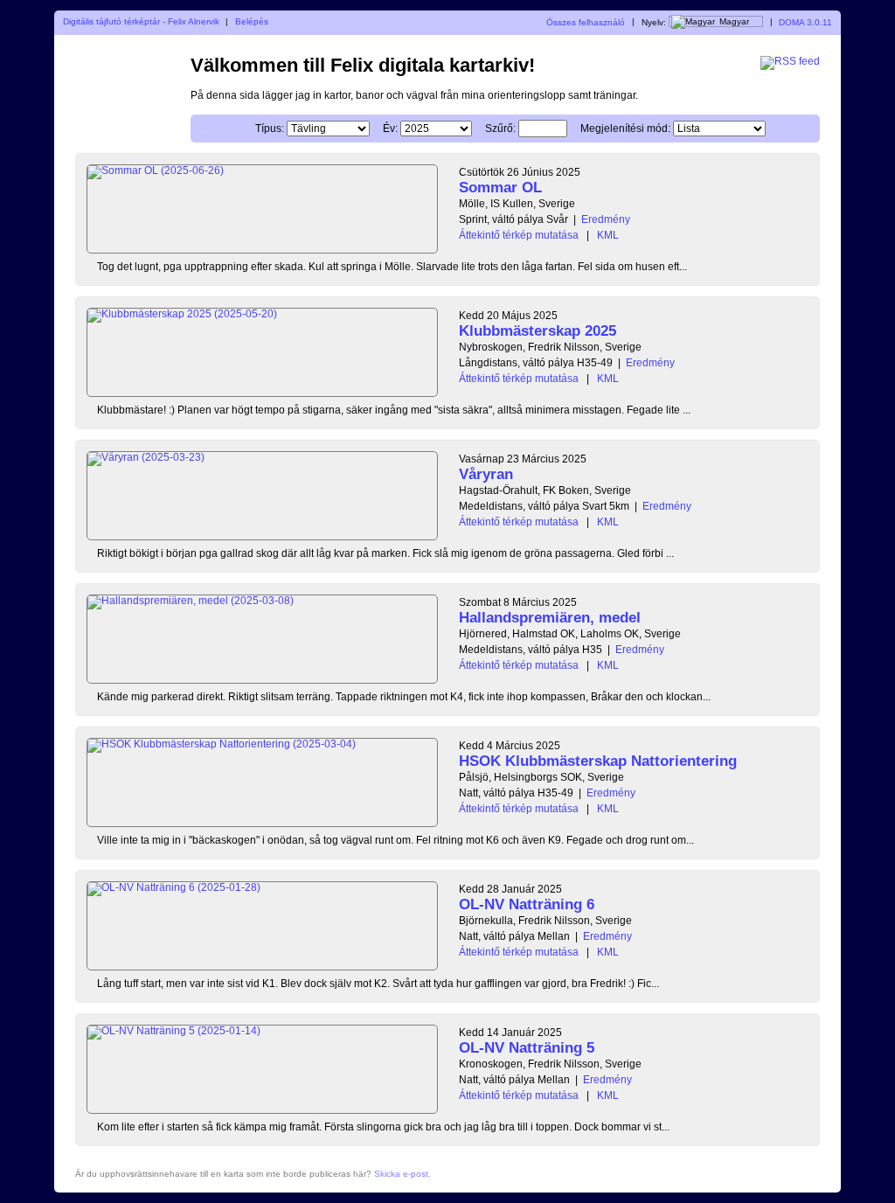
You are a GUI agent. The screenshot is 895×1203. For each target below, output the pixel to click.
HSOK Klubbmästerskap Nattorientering (598, 761)
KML (608, 235)
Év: (390, 128)
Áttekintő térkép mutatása (519, 235)
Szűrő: (500, 128)
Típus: (269, 128)
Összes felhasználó (585, 21)
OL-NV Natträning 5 (526, 1048)
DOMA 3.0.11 (805, 21)
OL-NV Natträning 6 (526, 904)
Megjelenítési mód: (625, 128)
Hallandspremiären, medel (550, 617)
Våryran (486, 474)
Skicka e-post (401, 1174)
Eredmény (605, 219)
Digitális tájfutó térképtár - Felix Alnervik (141, 21)
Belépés (251, 21)
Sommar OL (500, 187)
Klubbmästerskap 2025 (537, 331)
